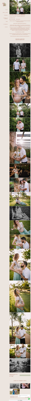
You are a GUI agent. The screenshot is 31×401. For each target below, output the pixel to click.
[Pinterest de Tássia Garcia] (27, 397)
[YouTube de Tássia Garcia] (28, 397)
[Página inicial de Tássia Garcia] (4, 4)
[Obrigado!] (17, 56)
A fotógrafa (5, 24)
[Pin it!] (22, 56)
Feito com (20, 400)
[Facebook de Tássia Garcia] (25, 397)
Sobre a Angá (5, 12)
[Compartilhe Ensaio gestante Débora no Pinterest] (12, 376)
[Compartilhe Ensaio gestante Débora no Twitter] (11, 376)
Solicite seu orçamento (25, 375)
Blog (7, 21)
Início (7, 9)
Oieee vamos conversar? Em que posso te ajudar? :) (23, 395)
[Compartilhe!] (20, 56)
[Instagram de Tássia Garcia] (26, 397)
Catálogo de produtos (5, 18)
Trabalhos (6, 15)
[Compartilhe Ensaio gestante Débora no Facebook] (9, 376)
